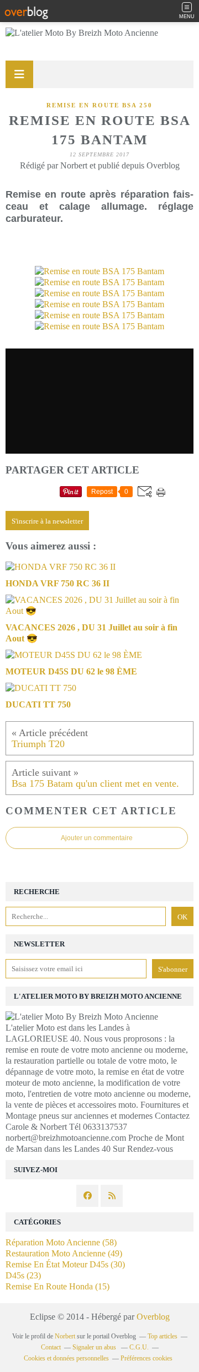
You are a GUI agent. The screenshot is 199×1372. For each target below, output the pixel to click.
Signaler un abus (95, 1347)
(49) (64, 1253)
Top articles (162, 1336)
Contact (51, 1347)
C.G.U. (139, 1347)
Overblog (153, 1316)
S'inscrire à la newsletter (47, 521)
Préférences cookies (146, 1358)
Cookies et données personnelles (66, 1358)
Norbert (65, 1336)
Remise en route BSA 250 (99, 105)
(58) (61, 1242)
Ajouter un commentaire (97, 838)
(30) (65, 1264)
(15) (57, 1286)
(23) (23, 1275)
